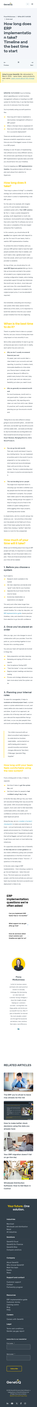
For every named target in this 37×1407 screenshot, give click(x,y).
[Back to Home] (8, 4)
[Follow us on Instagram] (24, 1404)
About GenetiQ (12, 1262)
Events (9, 1270)
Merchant (10, 1224)
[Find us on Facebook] (21, 1404)
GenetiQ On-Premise (15, 1244)
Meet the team (12, 1267)
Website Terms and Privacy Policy (18, 1395)
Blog (8, 1307)
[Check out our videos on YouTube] (12, 1404)
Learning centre (13, 1305)
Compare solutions (14, 1250)
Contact (10, 1285)
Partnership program (15, 1287)
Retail (9, 1229)
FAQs (9, 1310)
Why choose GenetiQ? (15, 1265)
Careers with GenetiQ (15, 1319)
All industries (12, 1232)
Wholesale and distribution (17, 1227)
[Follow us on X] (17, 1404)
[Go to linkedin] (18, 1029)
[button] (4, 1403)
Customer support (14, 1282)
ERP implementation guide (17, 1300)
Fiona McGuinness (9, 16)
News (9, 1273)
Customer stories (13, 1302)
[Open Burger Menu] (32, 4)
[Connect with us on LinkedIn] (8, 1404)
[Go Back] (18, 62)
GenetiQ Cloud (12, 1242)
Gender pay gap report (15, 1331)
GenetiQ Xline (12, 1247)
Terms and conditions (15, 1329)
